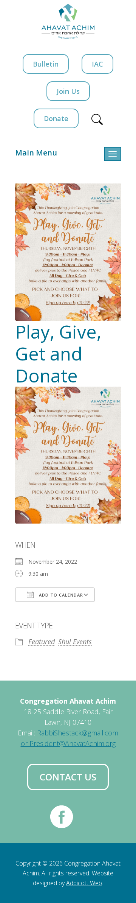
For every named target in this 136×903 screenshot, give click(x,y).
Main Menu (36, 153)
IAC (97, 63)
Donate (56, 118)
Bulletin (46, 63)
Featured (41, 641)
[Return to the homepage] (68, 21)
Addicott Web (84, 883)
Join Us (68, 91)
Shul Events (75, 641)
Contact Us (68, 777)
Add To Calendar (60, 595)
